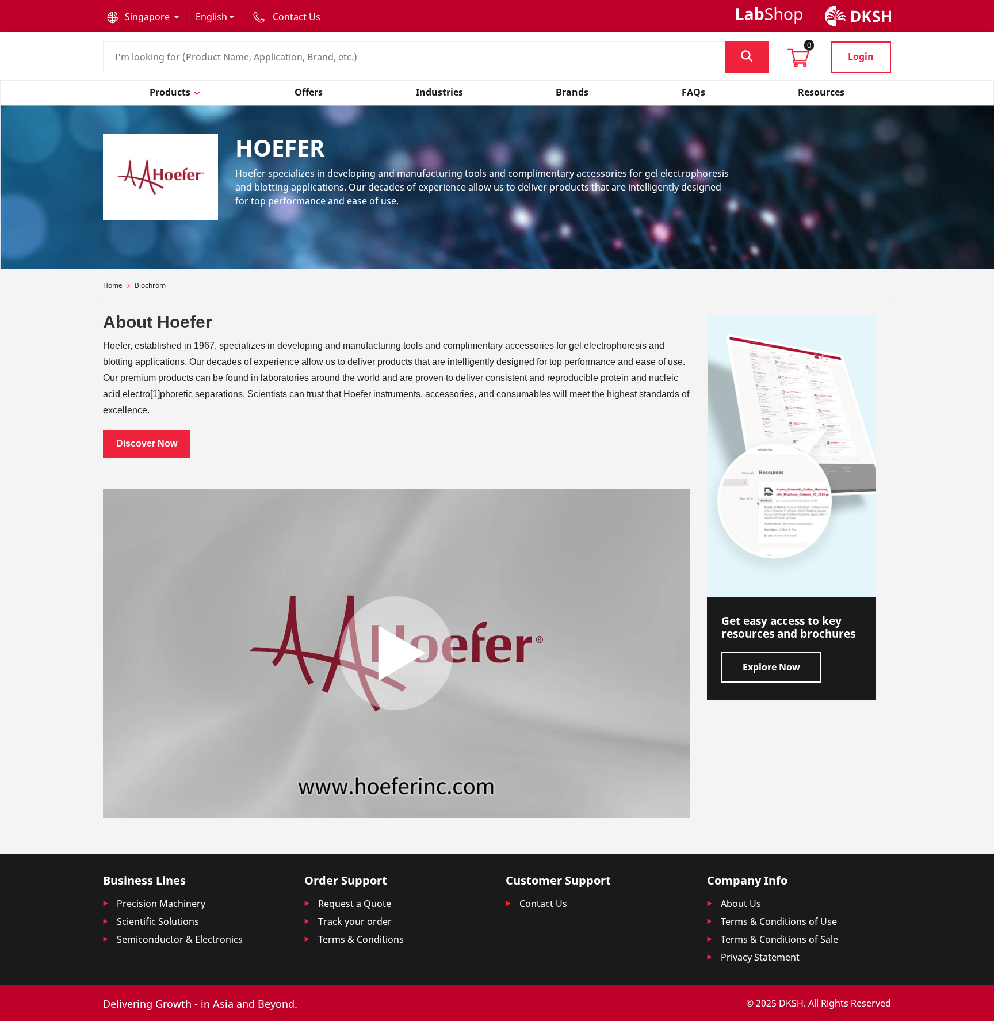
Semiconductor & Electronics (180, 939)
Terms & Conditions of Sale (779, 939)
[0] (798, 61)
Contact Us (543, 903)
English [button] (211, 16)
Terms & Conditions (361, 939)
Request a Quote (354, 903)
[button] (143, 17)
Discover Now (146, 443)
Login (861, 56)
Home (113, 285)
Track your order (355, 921)
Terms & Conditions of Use (779, 921)
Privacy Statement (760, 957)
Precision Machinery (161, 903)
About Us (741, 903)
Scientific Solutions (158, 921)
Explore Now (771, 667)
